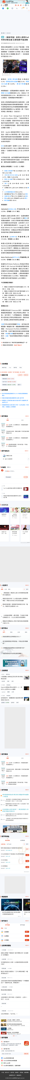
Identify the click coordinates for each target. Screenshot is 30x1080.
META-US (16, 257)
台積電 (7, 936)
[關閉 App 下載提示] (1, 2)
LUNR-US (13, 237)
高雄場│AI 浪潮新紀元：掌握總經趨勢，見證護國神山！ (17, 438)
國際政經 (8, 674)
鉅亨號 (12, 1072)
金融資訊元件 (12, 1075)
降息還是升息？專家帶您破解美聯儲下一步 (15, 342)
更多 (19, 384)
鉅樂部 (16, 1072)
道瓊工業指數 (13, 79)
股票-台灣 (8, 856)
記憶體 (7, 932)
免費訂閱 (26, 1053)
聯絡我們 (19, 1075)
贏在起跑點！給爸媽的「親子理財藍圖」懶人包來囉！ (14, 372)
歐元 (25, 218)
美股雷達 (8, 33)
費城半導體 (21, 84)
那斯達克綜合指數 (12, 81)
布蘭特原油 (7, 196)
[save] (22, 8)
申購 (27, 855)
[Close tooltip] (25, 12)
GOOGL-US (12, 209)
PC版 (2, 1072)
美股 (4, 33)
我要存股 (26, 375)
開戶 (27, 849)
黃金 (5, 198)
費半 (6, 183)
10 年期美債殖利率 (9, 192)
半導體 (7, 940)
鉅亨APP (7, 1072)
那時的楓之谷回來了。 (14, 532)
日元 (2, 146)
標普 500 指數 (5, 93)
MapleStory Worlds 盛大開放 (26, 515)
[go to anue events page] (23, 5)
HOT (7, 424)
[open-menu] (1, 5)
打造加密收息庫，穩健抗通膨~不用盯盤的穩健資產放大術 (17, 432)
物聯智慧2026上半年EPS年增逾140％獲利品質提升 (4, 515)
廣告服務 (26, 1072)
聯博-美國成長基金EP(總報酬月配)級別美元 (11, 848)
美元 (26, 194)
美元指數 (6, 200)
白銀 (2, 324)
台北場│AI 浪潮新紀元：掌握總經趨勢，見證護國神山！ (17, 425)
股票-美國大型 (9, 850)
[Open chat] (27, 8)
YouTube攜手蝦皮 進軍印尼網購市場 (12, 488)
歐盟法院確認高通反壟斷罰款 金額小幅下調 (13, 398)
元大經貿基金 (4, 866)
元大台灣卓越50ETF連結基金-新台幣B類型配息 (12, 854)
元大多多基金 (4, 860)
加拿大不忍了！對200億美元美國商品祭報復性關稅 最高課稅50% (4, 532)
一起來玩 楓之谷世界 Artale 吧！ (14, 515)
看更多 (26, 416)
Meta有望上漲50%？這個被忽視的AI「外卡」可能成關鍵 (25, 532)
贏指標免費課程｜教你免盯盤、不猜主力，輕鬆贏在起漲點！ (17, 445)
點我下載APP (18, 345)
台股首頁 (20, 375)
